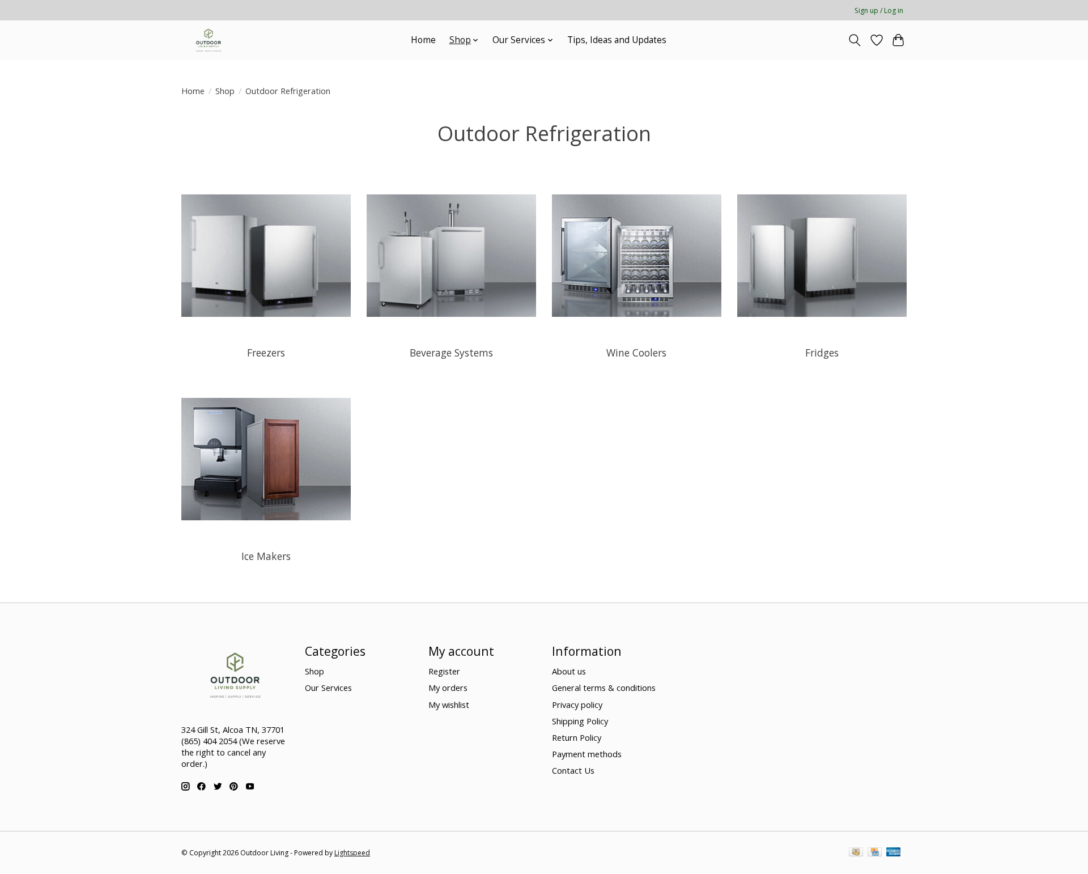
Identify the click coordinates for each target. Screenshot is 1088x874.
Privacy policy (577, 704)
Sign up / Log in (879, 10)
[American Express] (893, 853)
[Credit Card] (875, 853)
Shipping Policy (580, 721)
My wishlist (448, 704)
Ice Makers (266, 556)
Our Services (328, 687)
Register (444, 671)
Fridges (822, 352)
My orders (448, 687)
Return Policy (576, 737)
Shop (225, 90)
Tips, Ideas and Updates (616, 40)
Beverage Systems (451, 352)
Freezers (266, 352)
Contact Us (573, 770)
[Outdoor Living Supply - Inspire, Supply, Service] (208, 40)
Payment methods (587, 754)
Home (423, 40)
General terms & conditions (604, 687)
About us (569, 671)
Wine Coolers (636, 352)
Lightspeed (352, 853)
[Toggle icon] (855, 40)
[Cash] (856, 853)
